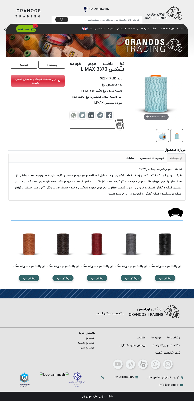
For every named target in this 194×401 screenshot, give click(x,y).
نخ (103, 84)
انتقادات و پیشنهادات (166, 345)
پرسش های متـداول (133, 345)
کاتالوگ (111, 29)
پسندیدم (52, 64)
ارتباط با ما (133, 29)
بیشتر (168, 278)
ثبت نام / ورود (97, 29)
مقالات (141, 337)
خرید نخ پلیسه (86, 343)
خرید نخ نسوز (87, 348)
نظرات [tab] (130, 157)
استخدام (121, 29)
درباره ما (145, 29)
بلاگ (154, 29)
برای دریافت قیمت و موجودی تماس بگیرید (35, 81)
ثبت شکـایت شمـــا (167, 352)
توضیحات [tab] (176, 157)
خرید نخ (90, 338)
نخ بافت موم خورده (93, 90)
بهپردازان (86, 396)
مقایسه (24, 64)
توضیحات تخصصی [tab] (152, 157)
